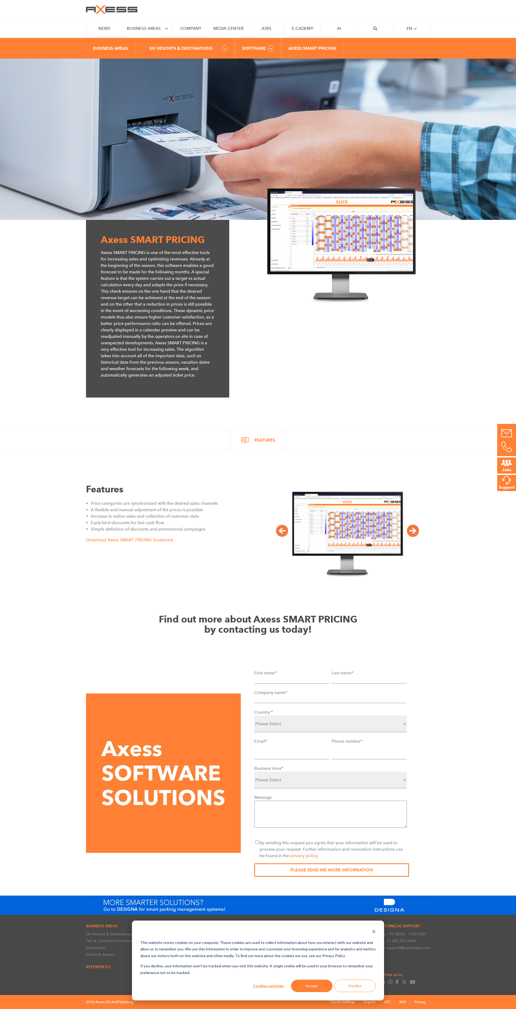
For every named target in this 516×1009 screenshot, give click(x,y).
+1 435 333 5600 (401, 940)
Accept (312, 985)
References (98, 966)
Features (264, 440)
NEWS (104, 28)
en (409, 28)
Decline (355, 985)
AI (339, 28)
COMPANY (190, 28)
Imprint (369, 1002)
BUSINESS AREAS (144, 28)
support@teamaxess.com (408, 947)
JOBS (266, 28)
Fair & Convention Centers (109, 940)
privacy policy (303, 855)
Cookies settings (268, 985)
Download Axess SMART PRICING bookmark (129, 539)
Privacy (420, 1002)
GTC (387, 1002)
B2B (402, 1002)
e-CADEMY (302, 28)
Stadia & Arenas (100, 954)
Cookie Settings (342, 1002)
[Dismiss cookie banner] (374, 932)
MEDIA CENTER (228, 28)
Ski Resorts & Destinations (109, 934)
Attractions (95, 947)
